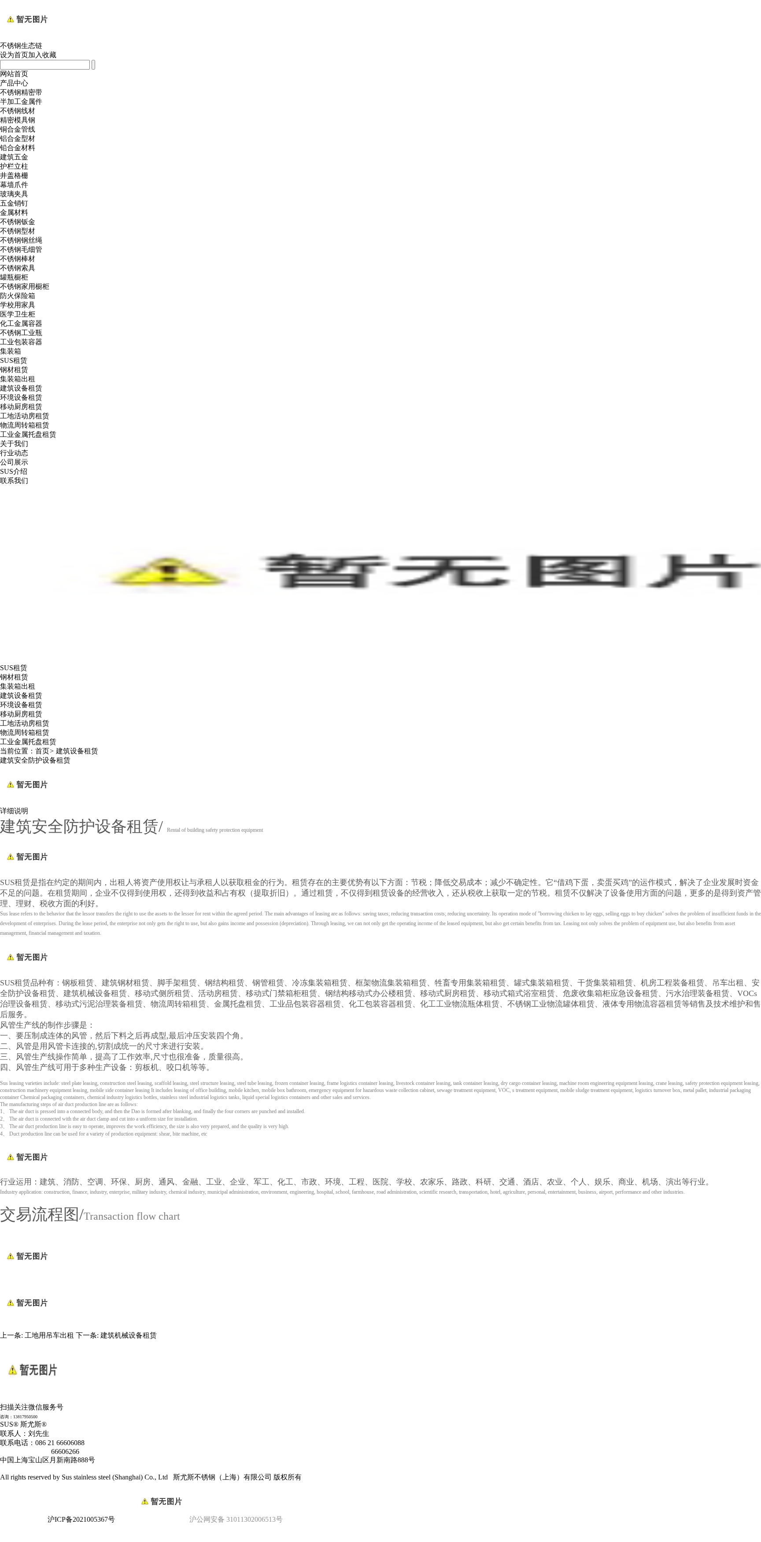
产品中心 (14, 83)
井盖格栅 (14, 175)
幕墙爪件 (14, 184)
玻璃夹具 (14, 194)
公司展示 (14, 462)
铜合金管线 (17, 129)
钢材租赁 (14, 369)
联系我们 (14, 480)
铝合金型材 (17, 138)
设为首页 (14, 55)
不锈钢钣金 (17, 221)
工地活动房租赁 (24, 416)
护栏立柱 (14, 166)
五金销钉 (14, 203)
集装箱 (10, 351)
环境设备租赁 (21, 397)
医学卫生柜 (17, 314)
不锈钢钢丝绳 (21, 240)
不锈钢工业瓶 (21, 332)
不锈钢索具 (17, 268)
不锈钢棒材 (17, 258)
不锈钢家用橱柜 (24, 286)
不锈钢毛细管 (21, 249)
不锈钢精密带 (21, 92)
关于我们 (14, 443)
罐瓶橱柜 (14, 277)
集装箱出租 (17, 379)
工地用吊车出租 (49, 1335)
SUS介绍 (13, 471)
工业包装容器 (21, 342)
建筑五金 (14, 157)
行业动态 (14, 453)
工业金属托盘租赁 (28, 434)
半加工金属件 (21, 101)
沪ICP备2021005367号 (81, 1519)
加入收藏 (42, 55)
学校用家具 (17, 305)
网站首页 (14, 73)
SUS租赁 (13, 360)
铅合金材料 (17, 147)
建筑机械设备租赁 (128, 1335)
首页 (42, 751)
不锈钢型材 (17, 231)
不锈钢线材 (17, 110)
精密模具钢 (17, 120)
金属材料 (14, 212)
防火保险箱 (17, 295)
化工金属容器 (21, 323)
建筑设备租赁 (21, 388)
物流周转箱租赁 (24, 425)
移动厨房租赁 (21, 406)
